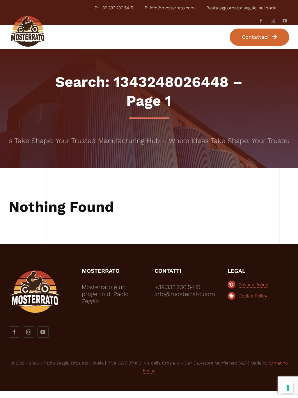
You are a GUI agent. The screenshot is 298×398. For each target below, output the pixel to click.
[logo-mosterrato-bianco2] (35, 270)
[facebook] (260, 20)
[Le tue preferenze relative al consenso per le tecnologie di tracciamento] (287, 387)
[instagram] (272, 20)
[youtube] (284, 20)
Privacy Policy (253, 284)
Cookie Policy (253, 296)
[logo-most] (28, 18)
